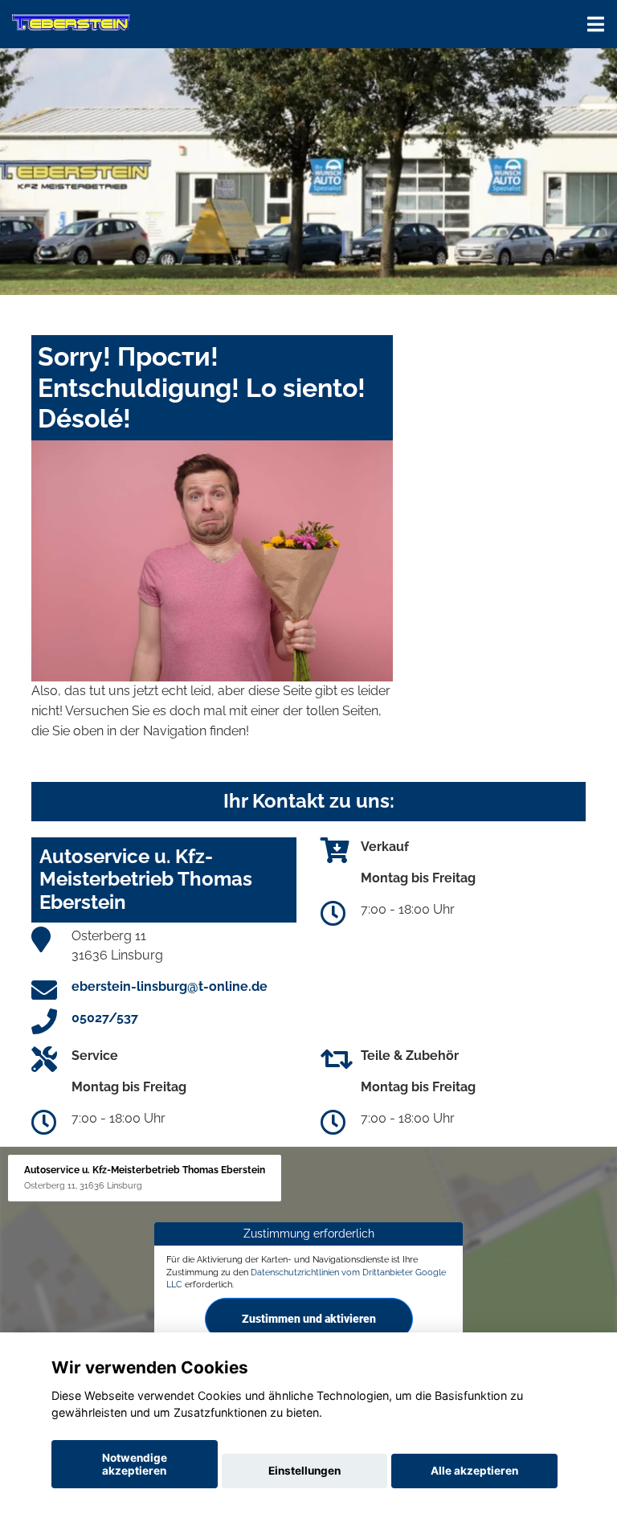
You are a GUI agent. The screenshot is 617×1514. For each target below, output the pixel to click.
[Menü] (595, 24)
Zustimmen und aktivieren (309, 1318)
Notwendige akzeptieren (134, 1464)
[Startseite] (71, 22)
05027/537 (105, 1017)
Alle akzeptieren (474, 1470)
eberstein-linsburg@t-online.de (170, 986)
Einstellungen (304, 1470)
